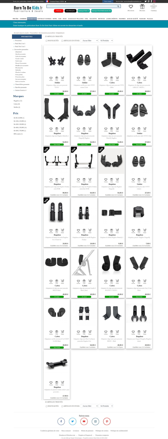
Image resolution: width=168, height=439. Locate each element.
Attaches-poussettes (20, 54)
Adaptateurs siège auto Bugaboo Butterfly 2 (57, 136)
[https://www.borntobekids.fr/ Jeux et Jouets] (28, 7)
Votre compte (107, 1)
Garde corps (18, 61)
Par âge (15, 19)
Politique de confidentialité (119, 431)
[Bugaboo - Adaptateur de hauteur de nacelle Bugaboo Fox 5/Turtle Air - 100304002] (57, 212)
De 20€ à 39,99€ (19, 124)
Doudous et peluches (75, 19)
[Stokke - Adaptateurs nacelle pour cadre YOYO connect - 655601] (139, 161)
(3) (20, 121)
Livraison (76, 431)
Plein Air (142, 19)
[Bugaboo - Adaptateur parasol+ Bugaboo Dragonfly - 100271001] (139, 212)
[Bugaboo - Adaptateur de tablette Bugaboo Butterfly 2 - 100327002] (111, 212)
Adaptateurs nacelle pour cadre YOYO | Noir (139, 136)
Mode (65, 19)
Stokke (16, 107)
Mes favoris (131, 10)
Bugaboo (16, 101)
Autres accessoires (20, 81)
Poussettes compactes (102, 435)
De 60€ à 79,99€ (19, 131)
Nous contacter (66, 431)
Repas (55, 19)
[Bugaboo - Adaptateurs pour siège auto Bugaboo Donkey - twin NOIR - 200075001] (57, 161)
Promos (58, 11)
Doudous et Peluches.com (67, 435)
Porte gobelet (19, 74)
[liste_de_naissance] (142, 8)
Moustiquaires (19, 67)
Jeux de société (132, 19)
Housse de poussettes (20, 63)
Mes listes (142, 10)
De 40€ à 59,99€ (19, 127)
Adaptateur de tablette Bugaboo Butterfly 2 (111, 237)
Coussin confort (19, 58)
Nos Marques (70, 11)
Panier (62, 80)
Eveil (86, 19)
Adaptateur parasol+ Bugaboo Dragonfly (139, 237)
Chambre (23, 19)
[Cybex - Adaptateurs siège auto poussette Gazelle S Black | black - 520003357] (84, 262)
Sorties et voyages (44, 19)
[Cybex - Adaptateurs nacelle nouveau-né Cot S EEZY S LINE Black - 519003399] (57, 313)
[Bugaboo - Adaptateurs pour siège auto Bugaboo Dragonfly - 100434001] (111, 161)
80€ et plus (17, 134)
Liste (57, 80)
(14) (20, 127)
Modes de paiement (87, 431)
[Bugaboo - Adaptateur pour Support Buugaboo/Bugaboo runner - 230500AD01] (139, 313)
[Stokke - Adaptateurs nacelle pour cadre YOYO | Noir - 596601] (139, 110)
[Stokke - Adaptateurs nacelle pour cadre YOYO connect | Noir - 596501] (84, 59)
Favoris (51, 80)
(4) (17, 107)
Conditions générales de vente (49, 431)
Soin (59, 19)
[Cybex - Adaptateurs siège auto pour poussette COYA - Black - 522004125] (111, 59)
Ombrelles (18, 70)
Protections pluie (19, 77)
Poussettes (32, 19)
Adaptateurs (60, 33)
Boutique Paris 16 (83, 11)
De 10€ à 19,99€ (19, 121)
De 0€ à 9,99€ (18, 118)
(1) (19, 118)
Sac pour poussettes (20, 79)
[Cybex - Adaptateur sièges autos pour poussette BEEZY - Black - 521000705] (111, 313)
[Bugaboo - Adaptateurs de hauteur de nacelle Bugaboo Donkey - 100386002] (84, 212)
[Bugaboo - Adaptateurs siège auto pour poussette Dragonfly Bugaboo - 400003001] (84, 110)
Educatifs (93, 19)
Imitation (101, 19)
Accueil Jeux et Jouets (21, 33)
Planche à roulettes (20, 72)
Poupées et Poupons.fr (85, 435)
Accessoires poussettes (47, 33)
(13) (18, 101)
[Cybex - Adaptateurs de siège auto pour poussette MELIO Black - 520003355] (57, 262)
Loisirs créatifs (111, 19)
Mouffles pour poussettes (21, 65)
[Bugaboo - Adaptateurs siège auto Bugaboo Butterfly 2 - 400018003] (57, 110)
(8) (17, 104)
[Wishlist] (131, 8)
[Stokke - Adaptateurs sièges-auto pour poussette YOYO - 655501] (57, 59)
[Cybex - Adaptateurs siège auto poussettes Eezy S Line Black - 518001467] (139, 262)
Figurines (122, 19)
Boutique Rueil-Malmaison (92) (101, 11)
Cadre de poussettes (20, 56)
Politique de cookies (102, 431)
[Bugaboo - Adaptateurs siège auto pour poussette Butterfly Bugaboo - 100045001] (111, 110)
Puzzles (150, 19)
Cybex (16, 104)
